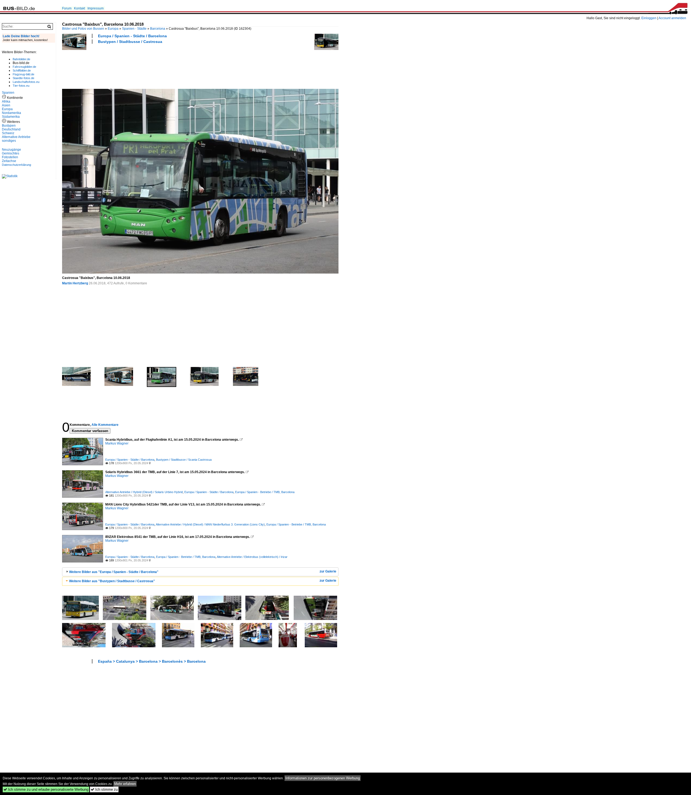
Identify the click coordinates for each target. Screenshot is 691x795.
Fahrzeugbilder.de (24, 66)
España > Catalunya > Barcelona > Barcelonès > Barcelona (152, 661)
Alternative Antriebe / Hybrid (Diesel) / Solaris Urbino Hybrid (144, 492)
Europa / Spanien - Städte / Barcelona (132, 36)
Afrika (6, 101)
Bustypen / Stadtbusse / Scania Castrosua (184, 459)
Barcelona (157, 29)
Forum (67, 8)
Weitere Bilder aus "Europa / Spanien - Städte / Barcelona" (113, 572)
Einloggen (648, 18)
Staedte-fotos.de (23, 78)
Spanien (8, 93)
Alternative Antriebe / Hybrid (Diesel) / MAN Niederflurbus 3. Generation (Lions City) (210, 524)
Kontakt (79, 8)
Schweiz (8, 133)
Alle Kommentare (105, 425)
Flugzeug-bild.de (23, 74)
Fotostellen (10, 157)
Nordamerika (11, 113)
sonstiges (9, 141)
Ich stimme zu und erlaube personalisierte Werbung (46, 789)
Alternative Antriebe (16, 137)
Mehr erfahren (125, 784)
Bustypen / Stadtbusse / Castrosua (130, 41)
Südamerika (11, 117)
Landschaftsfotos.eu (26, 81)
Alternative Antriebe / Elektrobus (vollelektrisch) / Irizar (252, 556)
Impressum (95, 8)
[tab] (200, 571)
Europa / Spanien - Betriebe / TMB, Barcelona (264, 492)
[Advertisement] (160, 65)
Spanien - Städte (134, 29)
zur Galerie (328, 571)
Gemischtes (10, 153)
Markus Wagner (116, 443)
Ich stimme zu (104, 789)
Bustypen (9, 125)
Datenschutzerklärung (16, 164)
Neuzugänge (11, 149)
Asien (6, 105)
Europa (113, 29)
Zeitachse (9, 161)
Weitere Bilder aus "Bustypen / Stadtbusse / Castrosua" (112, 581)
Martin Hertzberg (75, 283)
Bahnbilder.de (21, 59)
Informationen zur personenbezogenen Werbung (322, 778)
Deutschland (11, 129)
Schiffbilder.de (22, 70)
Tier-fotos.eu (21, 85)
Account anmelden (672, 18)
